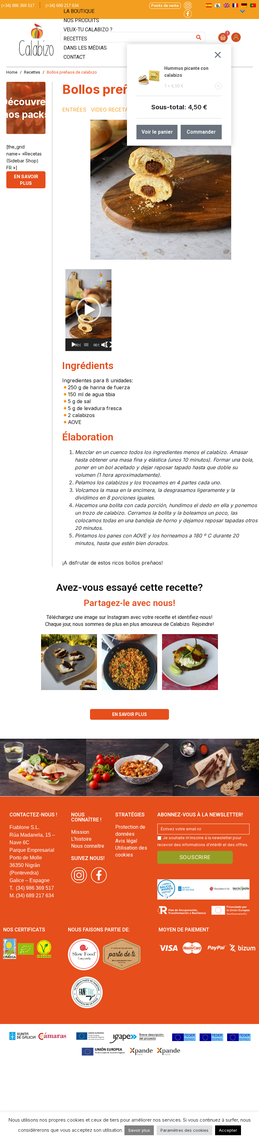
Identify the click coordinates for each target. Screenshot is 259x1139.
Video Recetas (111, 109)
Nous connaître (87, 846)
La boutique (78, 11)
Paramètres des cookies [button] (184, 1130)
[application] (88, 310)
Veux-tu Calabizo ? (87, 30)
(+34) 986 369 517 (17, 5)
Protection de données (130, 830)
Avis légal (126, 841)
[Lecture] (73, 345)
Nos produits (81, 20)
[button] (88, 310)
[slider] (86, 344)
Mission (80, 832)
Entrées (74, 109)
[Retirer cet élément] (218, 86)
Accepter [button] (228, 1130)
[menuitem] (253, 5)
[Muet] (104, 345)
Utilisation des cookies (131, 851)
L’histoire (81, 839)
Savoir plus (139, 1130)
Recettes (75, 39)
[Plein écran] (108, 345)
